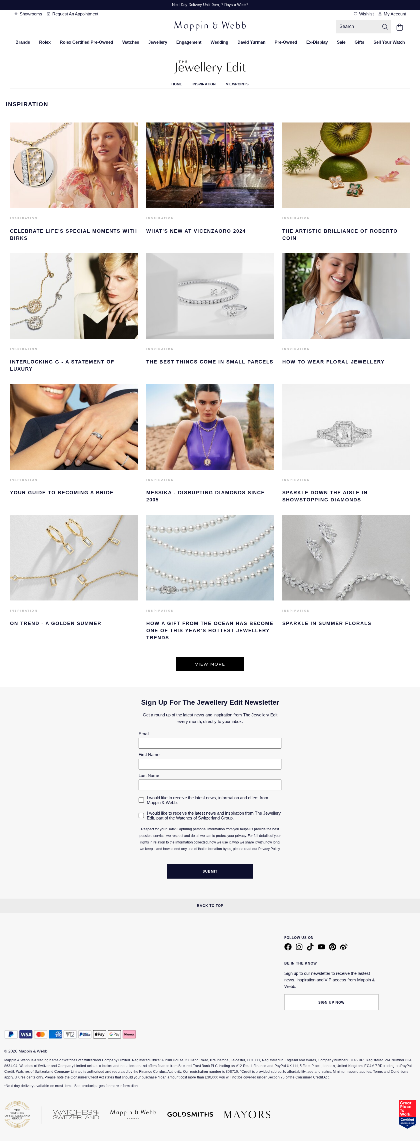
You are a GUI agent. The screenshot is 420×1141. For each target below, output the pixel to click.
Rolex (45, 42)
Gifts (359, 42)
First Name (149, 754)
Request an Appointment (74, 13)
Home (176, 84)
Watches (130, 42)
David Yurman (251, 42)
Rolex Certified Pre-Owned (86, 42)
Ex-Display (317, 42)
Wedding (219, 42)
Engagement (188, 42)
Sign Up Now (331, 1003)
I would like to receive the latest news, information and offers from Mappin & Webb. (207, 800)
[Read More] (74, 206)
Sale (341, 42)
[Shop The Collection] (210, 599)
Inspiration (204, 84)
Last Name (149, 775)
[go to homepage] (210, 27)
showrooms (30, 13)
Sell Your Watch (389, 42)
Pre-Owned (286, 42)
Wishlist (366, 13)
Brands (22, 42)
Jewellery (157, 42)
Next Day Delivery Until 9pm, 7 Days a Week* (210, 5)
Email (144, 733)
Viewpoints (237, 84)
